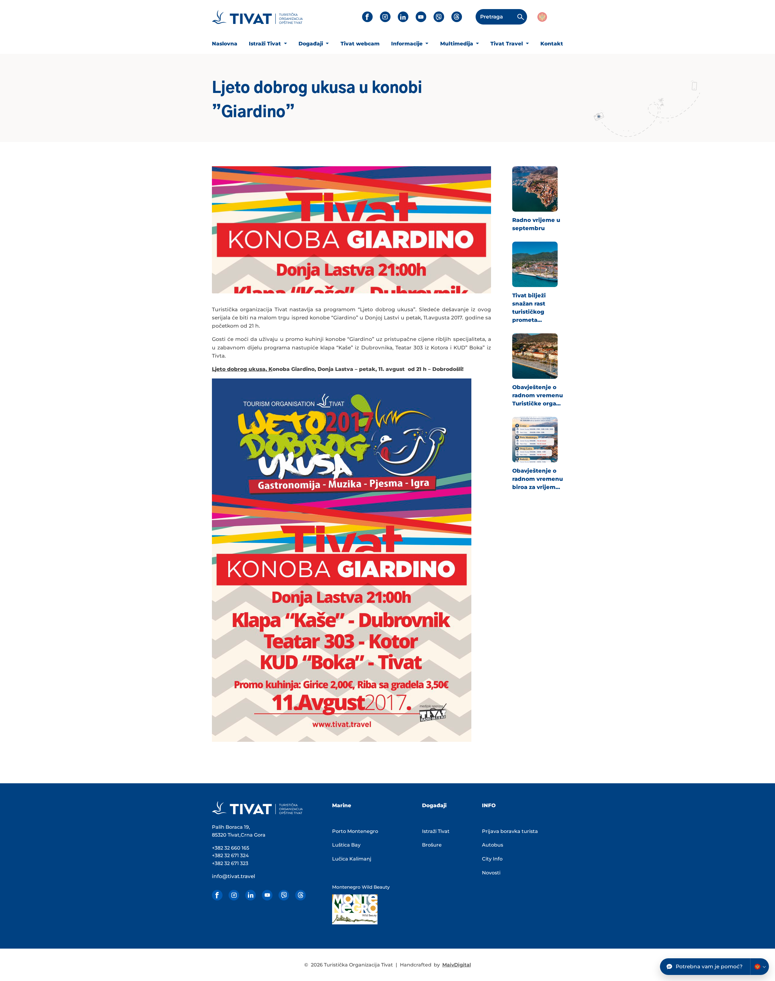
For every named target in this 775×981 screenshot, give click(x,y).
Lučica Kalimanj (351, 859)
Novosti (491, 873)
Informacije (407, 44)
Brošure (432, 845)
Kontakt (551, 44)
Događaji (311, 44)
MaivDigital (456, 965)
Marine (341, 805)
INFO (489, 805)
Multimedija (457, 44)
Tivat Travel (507, 44)
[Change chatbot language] (759, 966)
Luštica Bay (346, 845)
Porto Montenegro (355, 831)
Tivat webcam (360, 44)
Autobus (492, 845)
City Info (492, 859)
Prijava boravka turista (510, 831)
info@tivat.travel (233, 876)
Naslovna (224, 44)
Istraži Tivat (265, 44)
